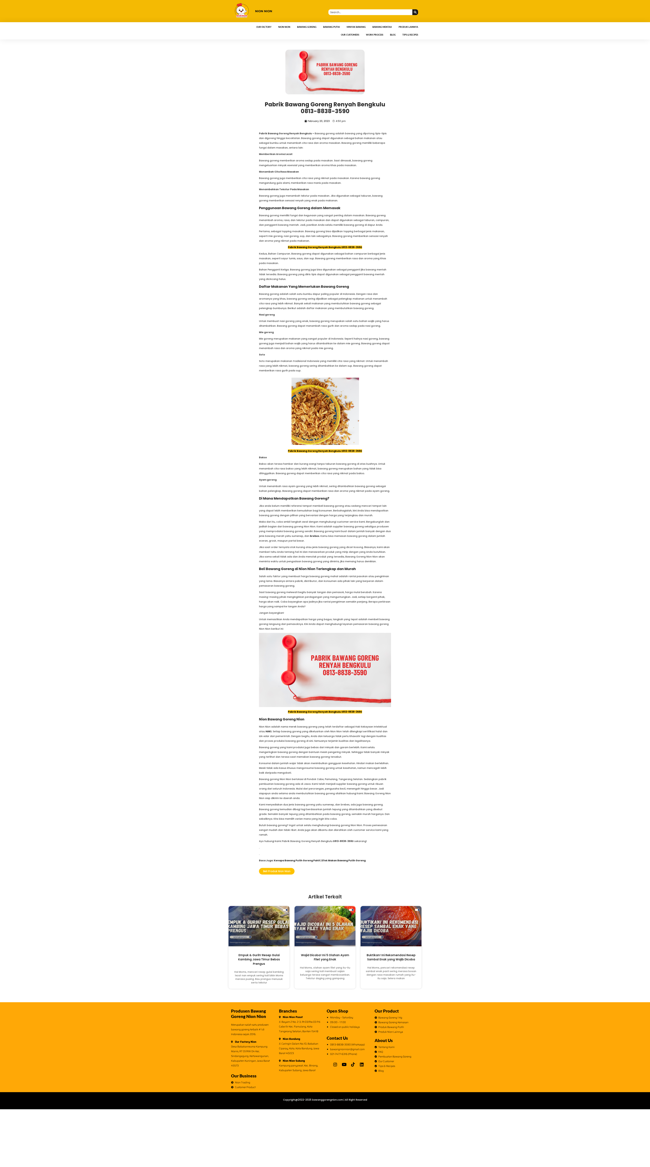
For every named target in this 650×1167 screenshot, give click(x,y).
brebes (314, 536)
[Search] (415, 12)
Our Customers (350, 34)
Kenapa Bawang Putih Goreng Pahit (297, 860)
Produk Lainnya (408, 27)
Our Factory (264, 27)
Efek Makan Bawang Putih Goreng (344, 860)
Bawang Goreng (306, 27)
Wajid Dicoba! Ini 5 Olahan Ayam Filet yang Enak (325, 957)
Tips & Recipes (410, 34)
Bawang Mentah (382, 27)
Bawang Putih (331, 27)
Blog (393, 34)
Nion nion (263, 11)
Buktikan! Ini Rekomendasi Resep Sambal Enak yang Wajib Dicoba (391, 957)
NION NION (284, 27)
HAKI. (269, 731)
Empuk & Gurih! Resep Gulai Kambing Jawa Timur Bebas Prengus (259, 959)
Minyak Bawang (356, 27)
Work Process (374, 34)
